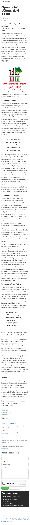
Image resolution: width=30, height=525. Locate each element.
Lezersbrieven (4, 21)
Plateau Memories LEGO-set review (14, 505)
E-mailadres (4, 462)
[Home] (15, 2)
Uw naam (3, 455)
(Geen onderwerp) (8, 423)
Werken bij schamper (6, 521)
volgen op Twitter (22, 519)
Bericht (3, 468)
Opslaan (6, 488)
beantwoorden (4, 433)
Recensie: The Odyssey (11, 499)
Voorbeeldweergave (14, 488)
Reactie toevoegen (5, 414)
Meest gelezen (7, 496)
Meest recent (16, 496)
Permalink (3, 426)
